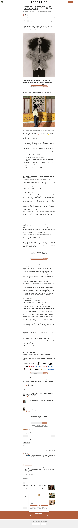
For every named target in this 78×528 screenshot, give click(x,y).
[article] (39, 488)
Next (52, 436)
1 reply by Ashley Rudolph (29, 461)
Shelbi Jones (25, 385)
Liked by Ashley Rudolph (28, 454)
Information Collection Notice (39, 508)
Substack (34, 526)
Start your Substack (37, 523)
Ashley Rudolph (27, 14)
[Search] (65, 2)
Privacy (39, 521)
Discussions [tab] (29, 483)
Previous (26, 436)
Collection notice (45, 521)
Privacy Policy (46, 508)
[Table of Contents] (1, 264)
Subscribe (70, 2)
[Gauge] (54, 21)
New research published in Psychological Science (32, 194)
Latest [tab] (26, 483)
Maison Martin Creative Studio (40, 77)
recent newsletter (31, 385)
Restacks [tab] (28, 442)
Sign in (75, 2)
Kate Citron (38, 134)
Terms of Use (43, 507)
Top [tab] (23, 483)
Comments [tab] (24, 442)
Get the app (43, 523)
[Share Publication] (67, 2)
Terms (41, 521)
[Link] (21, 82)
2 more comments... (25, 478)
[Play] (28, 21)
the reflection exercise (30, 134)
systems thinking (31, 229)
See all (24, 507)
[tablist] (26, 443)
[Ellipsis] (55, 453)
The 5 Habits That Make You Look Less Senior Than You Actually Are (34, 486)
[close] (47, 494)
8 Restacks (33, 429)
